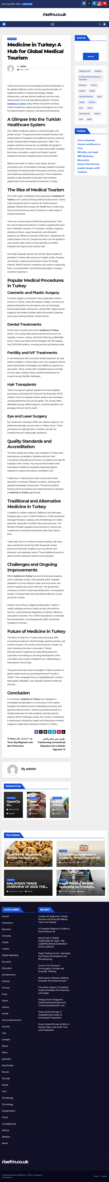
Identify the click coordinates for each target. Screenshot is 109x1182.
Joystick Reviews (86, 97)
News (5, 1052)
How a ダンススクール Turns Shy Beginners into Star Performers (20, 742)
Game (5, 1001)
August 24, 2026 (69, 891)
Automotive (7, 923)
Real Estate (7, 1065)
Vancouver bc (84, 114)
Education (12, 39)
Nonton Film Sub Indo (88, 164)
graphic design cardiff (88, 168)
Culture (63, 851)
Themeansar (6, 1177)
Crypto (5, 942)
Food (9, 851)
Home (96, 1176)
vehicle (97, 114)
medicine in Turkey (16, 104)
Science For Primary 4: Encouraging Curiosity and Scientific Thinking (51, 968)
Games (5, 1007)
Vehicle (5, 1130)
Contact (104, 1176)
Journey (6, 1026)
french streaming (86, 140)
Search (81, 37)
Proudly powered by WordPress (14, 1175)
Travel (5, 1117)
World (5, 1143)
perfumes (6, 1059)
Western (6, 1137)
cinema (94, 85)
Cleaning (6, 936)
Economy (6, 962)
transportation (8, 1111)
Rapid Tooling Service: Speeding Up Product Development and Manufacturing (54, 956)
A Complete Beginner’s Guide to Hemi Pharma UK (79, 856)
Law (4, 1033)
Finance (6, 988)
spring (81, 102)
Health (5, 1014)
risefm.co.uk (54, 14)
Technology (7, 1104)
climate (82, 91)
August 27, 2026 (16, 862)
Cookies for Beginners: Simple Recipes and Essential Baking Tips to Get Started (53, 919)
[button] (100, 24)
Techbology (7, 1098)
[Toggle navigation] (52, 24)
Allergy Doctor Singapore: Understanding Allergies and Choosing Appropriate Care (52, 1002)
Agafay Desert (84, 71)
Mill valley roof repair (87, 152)
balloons (98, 71)
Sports (5, 1085)
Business (82, 85)
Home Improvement (11, 1020)
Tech (81, 108)
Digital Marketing (10, 955)
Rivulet (5, 1072)
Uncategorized (9, 1124)
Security (6, 1078)
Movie (5, 1046)
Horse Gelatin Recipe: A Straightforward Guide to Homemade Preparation (50, 1015)
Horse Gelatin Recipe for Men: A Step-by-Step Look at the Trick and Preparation (53, 1027)
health (92, 91)
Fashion (6, 981)
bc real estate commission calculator (89, 78)
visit (81, 119)
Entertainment (9, 975)
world (89, 119)
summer (92, 102)
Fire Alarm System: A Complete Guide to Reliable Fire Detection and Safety (53, 990)
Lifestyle (6, 1039)
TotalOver (82, 172)
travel (89, 108)
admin (23, 66)
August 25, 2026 (16, 891)
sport (99, 97)
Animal (5, 916)
